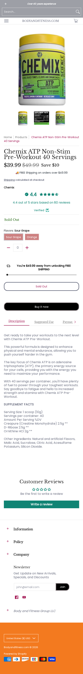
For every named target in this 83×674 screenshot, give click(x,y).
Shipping (9, 179)
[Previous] (6, 69)
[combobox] (38, 12)
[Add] (27, 248)
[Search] (78, 12)
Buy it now (41, 307)
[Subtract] (8, 248)
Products (21, 137)
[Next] (76, 69)
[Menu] (6, 21)
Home (8, 137)
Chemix (9, 187)
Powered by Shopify (15, 653)
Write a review (42, 504)
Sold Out (41, 286)
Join (62, 587)
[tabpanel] (41, 393)
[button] (76, 21)
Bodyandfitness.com (40, 21)
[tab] (16, 322)
